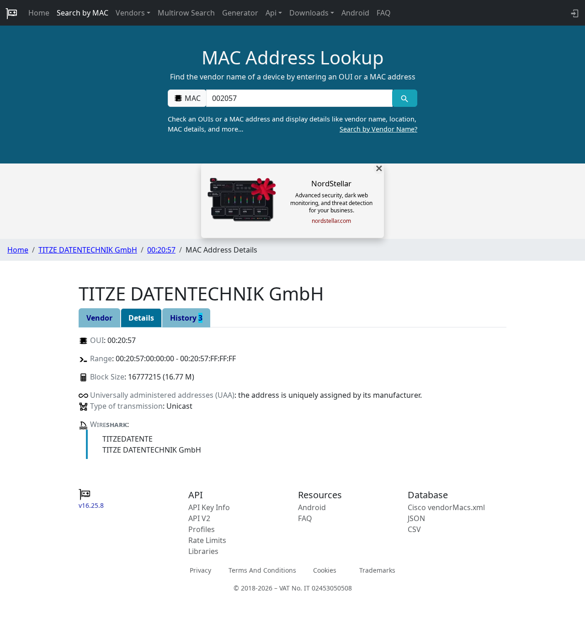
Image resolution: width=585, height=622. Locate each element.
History (186, 318)
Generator (240, 13)
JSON (416, 518)
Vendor (99, 318)
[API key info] (574, 12)
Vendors (130, 13)
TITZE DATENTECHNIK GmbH (87, 250)
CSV (414, 529)
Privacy (200, 569)
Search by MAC (82, 13)
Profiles (201, 529)
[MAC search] (404, 98)
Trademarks (377, 569)
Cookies (324, 569)
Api (271, 13)
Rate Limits (207, 540)
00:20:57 (161, 250)
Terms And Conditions (262, 569)
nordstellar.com (331, 221)
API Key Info (209, 507)
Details (141, 318)
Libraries (203, 551)
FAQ (384, 13)
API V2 (199, 518)
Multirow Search (186, 13)
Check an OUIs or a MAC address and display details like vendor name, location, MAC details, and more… (292, 124)
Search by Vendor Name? (378, 129)
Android (355, 13)
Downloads (309, 13)
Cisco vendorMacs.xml (446, 507)
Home (38, 13)
